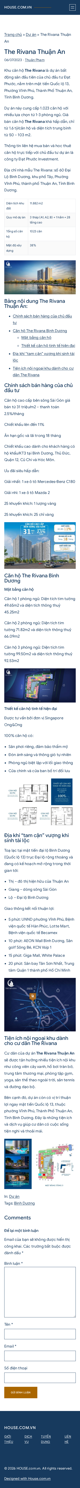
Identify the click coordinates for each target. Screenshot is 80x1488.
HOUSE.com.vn (18, 7)
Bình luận (13, 1263)
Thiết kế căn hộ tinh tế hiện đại (48, 345)
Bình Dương (24, 1203)
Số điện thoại (15, 1368)
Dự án (31, 34)
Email (10, 1346)
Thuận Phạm (35, 60)
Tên (8, 1324)
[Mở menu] (72, 7)
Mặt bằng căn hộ (36, 337)
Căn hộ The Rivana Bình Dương (40, 330)
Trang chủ (13, 34)
